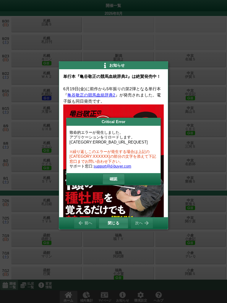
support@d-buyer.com (112, 166)
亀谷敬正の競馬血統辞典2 (91, 95)
